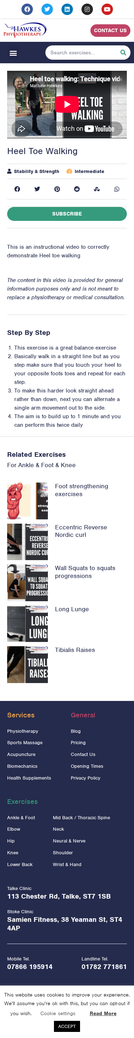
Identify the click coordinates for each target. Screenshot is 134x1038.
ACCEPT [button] (67, 1026)
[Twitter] (47, 9)
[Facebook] (27, 9)
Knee (68, 465)
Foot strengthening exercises (81, 490)
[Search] (123, 52)
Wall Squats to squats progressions (85, 572)
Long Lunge (72, 609)
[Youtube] (107, 9)
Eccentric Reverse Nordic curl (81, 531)
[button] (13, 53)
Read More (103, 1013)
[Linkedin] (67, 9)
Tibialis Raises (75, 650)
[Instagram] (87, 9)
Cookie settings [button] (57, 1013)
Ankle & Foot (36, 465)
